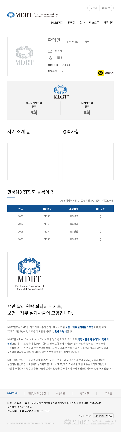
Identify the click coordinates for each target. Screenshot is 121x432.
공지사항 (84, 393)
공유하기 (109, 72)
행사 (82, 22)
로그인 (93, 8)
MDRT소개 (12, 393)
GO (110, 415)
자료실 (108, 393)
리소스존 (94, 22)
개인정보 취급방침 (37, 393)
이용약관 (60, 393)
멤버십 (71, 22)
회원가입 (106, 8)
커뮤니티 (109, 22)
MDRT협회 (57, 22)
